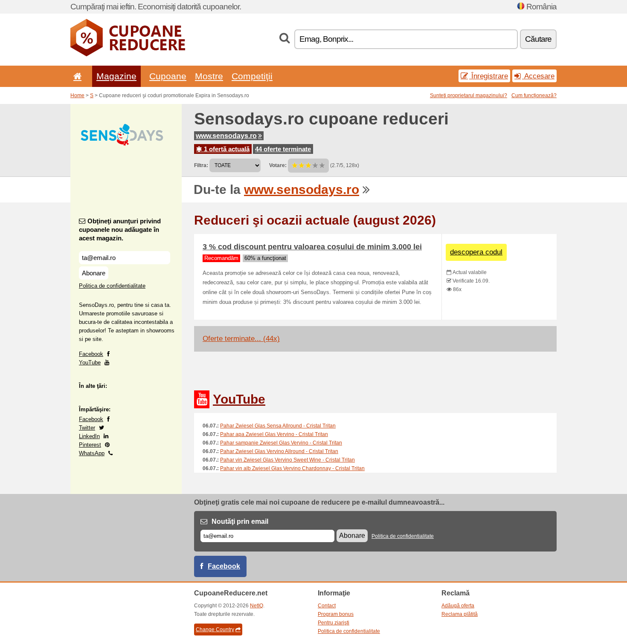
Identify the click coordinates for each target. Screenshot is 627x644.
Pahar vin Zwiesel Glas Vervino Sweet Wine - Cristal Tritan (287, 460)
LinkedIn (89, 436)
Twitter (87, 428)
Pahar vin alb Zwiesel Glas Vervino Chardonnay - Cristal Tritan (292, 468)
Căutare (538, 39)
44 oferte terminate (283, 149)
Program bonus (336, 614)
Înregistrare (488, 76)
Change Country (215, 629)
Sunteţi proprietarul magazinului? (468, 95)
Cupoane (167, 76)
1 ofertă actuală (226, 149)
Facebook (91, 354)
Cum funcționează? (534, 95)
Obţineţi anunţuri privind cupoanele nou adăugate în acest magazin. (120, 229)
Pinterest (90, 445)
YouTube (90, 362)
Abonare (93, 273)
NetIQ (256, 606)
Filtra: (201, 165)
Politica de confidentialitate (112, 286)
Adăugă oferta (457, 606)
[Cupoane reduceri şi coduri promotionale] (127, 55)
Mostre (209, 76)
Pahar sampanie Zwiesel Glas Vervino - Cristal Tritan (281, 443)
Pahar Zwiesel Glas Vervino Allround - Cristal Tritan (279, 451)
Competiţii (252, 76)
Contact (327, 606)
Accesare (538, 76)
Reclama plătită (459, 614)
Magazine (116, 76)
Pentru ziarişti (333, 623)
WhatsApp (91, 453)
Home (77, 95)
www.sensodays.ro (226, 135)
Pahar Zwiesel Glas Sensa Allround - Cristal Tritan (278, 426)
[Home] (75, 76)
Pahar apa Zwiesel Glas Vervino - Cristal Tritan (274, 434)
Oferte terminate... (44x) (241, 339)
